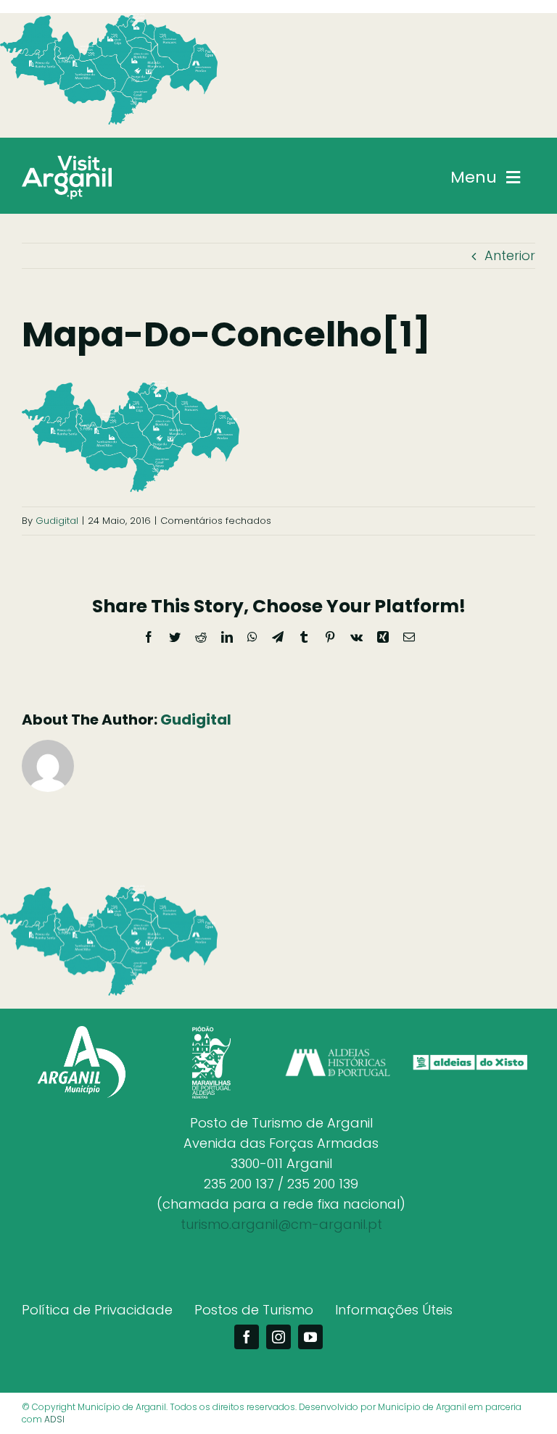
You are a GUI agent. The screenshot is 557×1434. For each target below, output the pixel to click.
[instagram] (278, 1337)
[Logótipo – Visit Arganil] (67, 162)
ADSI (54, 1419)
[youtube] (310, 1337)
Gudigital (57, 521)
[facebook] (246, 1337)
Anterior (509, 255)
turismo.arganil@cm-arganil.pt (281, 1224)
